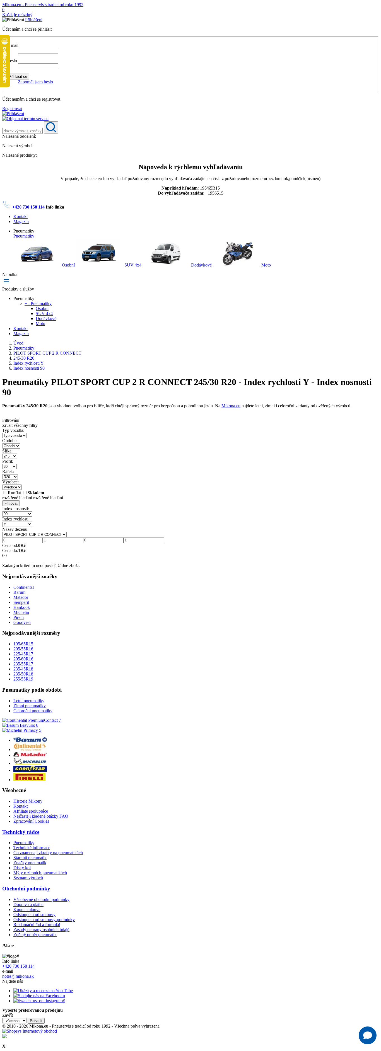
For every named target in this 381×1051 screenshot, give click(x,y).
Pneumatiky (23, 236)
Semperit (21, 602)
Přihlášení (33, 19)
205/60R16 (23, 659)
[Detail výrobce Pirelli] (29, 779)
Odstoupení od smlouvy (34, 914)
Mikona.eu (230, 405)
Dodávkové (201, 265)
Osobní (68, 265)
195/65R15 (23, 643)
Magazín (21, 221)
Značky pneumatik (29, 862)
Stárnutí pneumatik (30, 857)
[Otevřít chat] (368, 1035)
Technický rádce (20, 832)
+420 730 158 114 (29, 207)
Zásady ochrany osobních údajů (41, 929)
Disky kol (22, 867)
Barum (19, 592)
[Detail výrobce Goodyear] (30, 770)
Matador (20, 597)
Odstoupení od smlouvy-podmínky (44, 919)
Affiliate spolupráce (30, 811)
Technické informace (31, 847)
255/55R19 (23, 679)
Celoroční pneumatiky (32, 710)
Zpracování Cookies (31, 821)
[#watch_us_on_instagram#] (39, 1000)
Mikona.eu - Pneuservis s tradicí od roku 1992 (42, 4)
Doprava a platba (28, 904)
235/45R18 (23, 669)
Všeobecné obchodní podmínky (41, 899)
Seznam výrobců (28, 877)
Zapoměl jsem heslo (35, 81)
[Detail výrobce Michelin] (30, 763)
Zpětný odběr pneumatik (35, 934)
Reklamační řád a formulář (36, 924)
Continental (23, 587)
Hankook (21, 607)
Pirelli (18, 617)
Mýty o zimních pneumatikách (40, 872)
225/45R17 (23, 654)
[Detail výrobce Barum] (30, 740)
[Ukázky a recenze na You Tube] (43, 990)
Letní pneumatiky (28, 700)
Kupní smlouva (26, 909)
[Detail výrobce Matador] (30, 755)
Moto (265, 265)
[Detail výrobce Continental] (30, 749)
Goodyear (22, 622)
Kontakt (20, 216)
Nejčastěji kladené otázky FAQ (40, 816)
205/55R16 (23, 648)
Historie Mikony (27, 801)
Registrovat (12, 108)
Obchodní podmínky (26, 889)
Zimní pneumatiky (29, 705)
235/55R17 (23, 664)
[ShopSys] (29, 1031)
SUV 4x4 (133, 265)
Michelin (21, 612)
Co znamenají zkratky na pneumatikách (48, 852)
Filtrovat (11, 503)
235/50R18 (23, 674)
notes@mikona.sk (18, 976)
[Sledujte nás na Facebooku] (39, 995)
